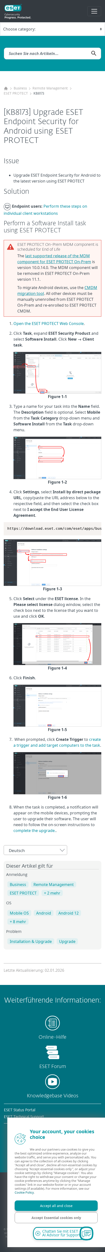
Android (43, 913)
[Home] (6, 88)
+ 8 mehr (18, 921)
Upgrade (67, 941)
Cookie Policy (24, 1192)
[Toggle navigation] (94, 11)
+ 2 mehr (52, 893)
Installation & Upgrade (31, 941)
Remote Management (50, 88)
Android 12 (68, 913)
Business (20, 88)
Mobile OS (19, 913)
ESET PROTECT (16, 93)
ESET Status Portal (19, 1110)
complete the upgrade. (34, 830)
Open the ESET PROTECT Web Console (48, 323)
